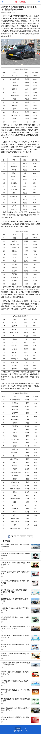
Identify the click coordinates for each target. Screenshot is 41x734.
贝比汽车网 (20, 2)
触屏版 (18, 728)
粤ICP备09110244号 (20, 731)
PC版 (24, 728)
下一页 (29, 537)
